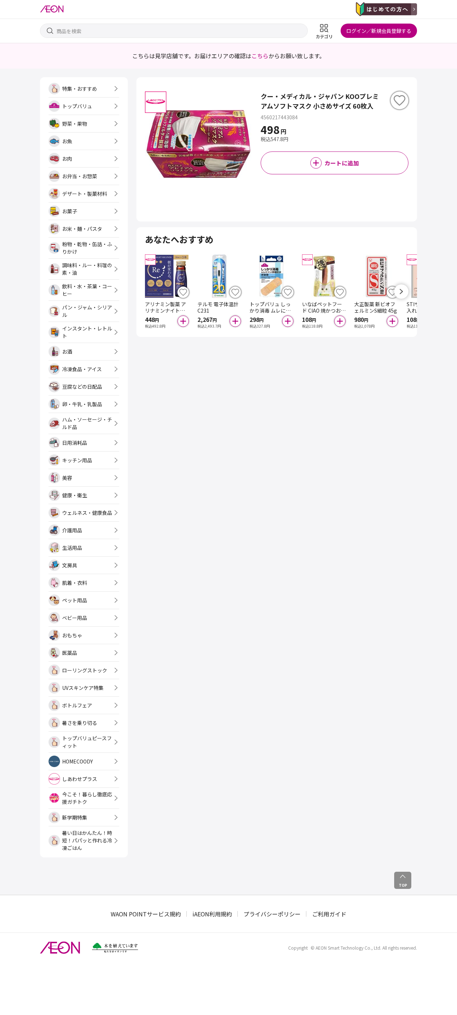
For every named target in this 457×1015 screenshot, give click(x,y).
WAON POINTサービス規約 (146, 914)
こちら (259, 55)
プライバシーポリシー (272, 914)
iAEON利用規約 (212, 914)
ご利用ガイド (329, 914)
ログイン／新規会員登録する (378, 30)
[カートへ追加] (183, 321)
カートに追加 (342, 163)
